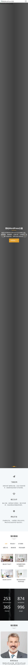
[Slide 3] (15, 466)
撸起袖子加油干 (7, 564)
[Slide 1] (12, 466)
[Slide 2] (13, 466)
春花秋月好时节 (7, 579)
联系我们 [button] (13, 245)
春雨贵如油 (14, 661)
